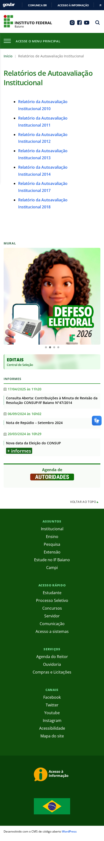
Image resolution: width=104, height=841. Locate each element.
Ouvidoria (52, 664)
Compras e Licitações (52, 672)
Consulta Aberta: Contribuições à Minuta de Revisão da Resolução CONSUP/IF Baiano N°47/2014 (51, 400)
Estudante (52, 592)
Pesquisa (52, 544)
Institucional (52, 528)
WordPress (69, 831)
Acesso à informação (73, 5)
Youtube (52, 712)
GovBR (9, 5)
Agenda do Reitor (52, 656)
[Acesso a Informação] (52, 775)
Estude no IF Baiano (52, 559)
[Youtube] (87, 24)
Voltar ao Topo (84, 502)
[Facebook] (79, 24)
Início (8, 56)
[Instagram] (72, 24)
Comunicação (52, 623)
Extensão (52, 552)
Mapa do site (52, 736)
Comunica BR (37, 5)
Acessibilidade (52, 728)
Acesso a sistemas (52, 631)
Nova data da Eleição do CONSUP (33, 443)
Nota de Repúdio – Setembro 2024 (34, 422)
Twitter (52, 705)
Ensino (52, 536)
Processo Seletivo (52, 600)
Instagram (52, 720)
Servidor (52, 616)
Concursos (52, 608)
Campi (52, 567)
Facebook (52, 697)
